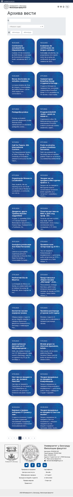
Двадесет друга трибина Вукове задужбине (19, 213)
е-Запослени (48, 477)
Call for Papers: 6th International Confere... (20, 147)
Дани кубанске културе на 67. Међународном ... (20, 346)
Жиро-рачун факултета (54, 459)
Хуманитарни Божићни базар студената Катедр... (49, 81)
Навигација (9, 1)
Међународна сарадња (28, 475)
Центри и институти (28, 472)
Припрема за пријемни (28, 469)
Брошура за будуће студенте (28, 477)
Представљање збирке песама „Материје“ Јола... (49, 280)
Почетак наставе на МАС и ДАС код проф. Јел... (49, 213)
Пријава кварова (28, 480)
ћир (67, 6)
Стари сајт (48, 480)
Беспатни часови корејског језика (20, 312)
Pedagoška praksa (20, 112)
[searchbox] (24, 26)
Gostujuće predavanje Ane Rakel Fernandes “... (21, 246)
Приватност (28, 483)
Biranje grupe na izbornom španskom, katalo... (49, 346)
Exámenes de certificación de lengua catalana (47, 48)
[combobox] (26, 26)
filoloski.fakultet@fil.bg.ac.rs (55, 460)
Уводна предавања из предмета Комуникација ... (49, 379)
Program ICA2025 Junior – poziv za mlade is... (48, 114)
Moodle (48, 472)
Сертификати (48, 469)
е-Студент (48, 475)
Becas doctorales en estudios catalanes (21, 80)
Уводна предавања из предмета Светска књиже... (50, 412)
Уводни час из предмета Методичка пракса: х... (50, 180)
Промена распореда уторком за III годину (49, 312)
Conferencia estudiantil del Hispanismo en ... (19, 48)
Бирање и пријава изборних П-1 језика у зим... (21, 412)
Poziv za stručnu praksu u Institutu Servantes (47, 147)
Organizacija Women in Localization (22, 179)
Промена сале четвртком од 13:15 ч (49, 245)
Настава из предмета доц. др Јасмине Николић (22, 379)
